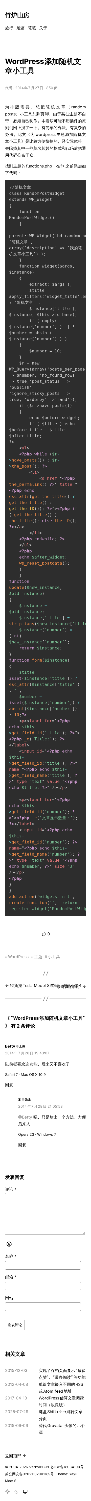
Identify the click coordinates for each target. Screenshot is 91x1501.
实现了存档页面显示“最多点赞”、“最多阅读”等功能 (62, 1374)
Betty (10, 1046)
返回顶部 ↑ (15, 1455)
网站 (9, 1297)
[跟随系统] (25, 1492)
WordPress (18, 956)
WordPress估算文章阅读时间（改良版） (61, 1401)
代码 (8, 88)
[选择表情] (9, 1244)
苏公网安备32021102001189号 (29, 1474)
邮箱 (10, 1276)
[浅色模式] (7, 1492)
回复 (9, 1084)
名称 (10, 1256)
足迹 (20, 27)
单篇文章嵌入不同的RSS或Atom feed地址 (61, 1388)
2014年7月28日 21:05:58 (40, 1106)
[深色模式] (16, 1492)
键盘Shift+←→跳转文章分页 (61, 1415)
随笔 (32, 27)
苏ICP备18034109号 (67, 1467)
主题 (38, 956)
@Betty (25, 1117)
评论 (10, 1189)
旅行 (9, 27)
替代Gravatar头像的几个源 (62, 1429)
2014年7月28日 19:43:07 (27, 1053)
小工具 (54, 956)
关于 (43, 27)
